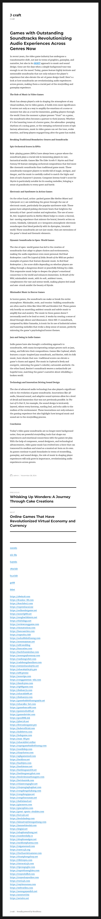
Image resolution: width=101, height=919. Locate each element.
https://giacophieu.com (21, 808)
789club (14, 569)
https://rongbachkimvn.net (23, 617)
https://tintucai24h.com (22, 863)
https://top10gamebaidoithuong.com (28, 745)
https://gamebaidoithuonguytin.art (27, 700)
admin (16, 475)
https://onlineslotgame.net (23, 610)
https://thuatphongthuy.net (24, 856)
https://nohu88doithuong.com (25, 638)
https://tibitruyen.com (21, 860)
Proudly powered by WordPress (29, 912)
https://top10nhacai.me (21, 607)
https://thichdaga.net (20, 621)
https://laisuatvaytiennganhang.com (28, 822)
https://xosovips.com (20, 676)
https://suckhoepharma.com (24, 842)
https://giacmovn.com (21, 804)
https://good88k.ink (20, 718)
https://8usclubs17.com (21, 603)
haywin (13, 562)
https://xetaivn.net (19, 898)
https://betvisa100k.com (22, 780)
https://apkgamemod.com (23, 756)
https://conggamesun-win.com (25, 679)
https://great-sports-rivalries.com (27, 811)
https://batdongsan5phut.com (25, 773)
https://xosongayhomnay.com (25, 655)
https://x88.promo (19, 673)
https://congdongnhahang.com (25, 790)
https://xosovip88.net (21, 614)
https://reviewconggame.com (24, 624)
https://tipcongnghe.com (22, 867)
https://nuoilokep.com (21, 749)
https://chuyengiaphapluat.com (25, 787)
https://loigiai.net (19, 829)
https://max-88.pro (20, 738)
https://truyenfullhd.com (22, 874)
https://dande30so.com (21, 683)
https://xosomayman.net (22, 641)
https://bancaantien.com (22, 631)
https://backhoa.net (20, 759)
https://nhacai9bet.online (23, 742)
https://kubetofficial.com (22, 728)
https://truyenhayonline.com (24, 877)
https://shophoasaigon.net (23, 839)
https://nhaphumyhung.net (23, 832)
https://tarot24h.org (20, 849)
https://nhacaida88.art (21, 693)
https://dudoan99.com (21, 697)
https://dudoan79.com (21, 690)
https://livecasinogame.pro (23, 725)
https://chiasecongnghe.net (24, 784)
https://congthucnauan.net (23, 797)
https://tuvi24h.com (20, 881)
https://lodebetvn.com (21, 731)
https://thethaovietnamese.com (26, 853)
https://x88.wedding (20, 645)
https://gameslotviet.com (22, 714)
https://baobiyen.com (20, 763)
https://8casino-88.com (22, 600)
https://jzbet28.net (19, 721)
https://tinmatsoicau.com (22, 627)
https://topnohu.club (20, 634)
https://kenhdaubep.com (22, 818)
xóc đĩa (13, 555)
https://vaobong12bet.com (23, 659)
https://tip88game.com (21, 686)
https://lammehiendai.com (23, 825)
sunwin (13, 548)
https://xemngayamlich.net (23, 891)
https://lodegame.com (21, 735)
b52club (14, 575)
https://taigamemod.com (22, 846)
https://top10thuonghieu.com (24, 870)
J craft (15, 15)
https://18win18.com (20, 596)
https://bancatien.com (21, 648)
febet (12, 589)
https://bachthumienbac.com (24, 652)
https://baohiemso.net (21, 766)
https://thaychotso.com (22, 752)
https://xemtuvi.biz (19, 894)
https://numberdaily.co (21, 836)
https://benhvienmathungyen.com (27, 777)
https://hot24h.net (19, 815)
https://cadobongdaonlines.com (26, 662)
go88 (12, 582)
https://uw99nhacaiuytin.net (24, 666)
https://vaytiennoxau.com (23, 884)
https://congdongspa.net (22, 794)
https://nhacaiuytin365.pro (23, 669)
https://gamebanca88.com (23, 707)
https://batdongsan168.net (23, 770)
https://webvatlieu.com (21, 888)
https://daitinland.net (21, 801)
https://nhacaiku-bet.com (23, 704)
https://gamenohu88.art (22, 711)
